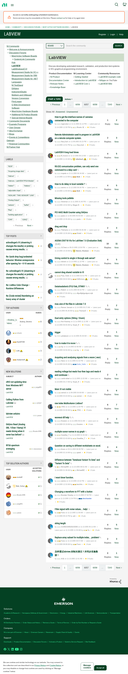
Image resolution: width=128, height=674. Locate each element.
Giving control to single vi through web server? (75, 258)
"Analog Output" (14, 200)
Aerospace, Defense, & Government (34, 613)
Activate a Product (55, 641)
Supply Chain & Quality (64, 632)
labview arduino (13, 413)
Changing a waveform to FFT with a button (73, 491)
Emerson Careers (37, 632)
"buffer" (26, 205)
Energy (62, 613)
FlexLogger (17, 101)
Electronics (54, 613)
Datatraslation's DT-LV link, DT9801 (70, 286)
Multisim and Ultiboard (22, 95)
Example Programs (17, 124)
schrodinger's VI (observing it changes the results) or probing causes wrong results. (19, 246)
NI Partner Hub (13, 147)
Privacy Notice (40, 665)
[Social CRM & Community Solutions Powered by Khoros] (115, 581)
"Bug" (10, 210)
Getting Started (81, 77)
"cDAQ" (25, 219)
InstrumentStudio (19, 92)
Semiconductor (102, 613)
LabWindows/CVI (19, 69)
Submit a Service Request (74, 641)
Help (121, 34)
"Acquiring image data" (16, 171)
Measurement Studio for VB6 (24, 75)
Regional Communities (19, 144)
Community (17, 27)
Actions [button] (68, 99)
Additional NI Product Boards (24, 115)
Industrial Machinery (75, 613)
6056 (78, 104)
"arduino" (11, 205)
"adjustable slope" (14, 190)
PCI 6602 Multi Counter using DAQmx (71, 212)
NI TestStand (17, 85)
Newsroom (50, 632)
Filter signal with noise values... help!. (71, 509)
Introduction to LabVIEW (85, 80)
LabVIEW (16, 66)
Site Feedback (90, 641)
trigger (57, 332)
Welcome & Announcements (21, 49)
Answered (60, 112)
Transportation (115, 613)
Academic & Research (12, 613)
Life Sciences (89, 613)
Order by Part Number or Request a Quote (86, 622)
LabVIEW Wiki (105, 84)
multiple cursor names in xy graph (70, 431)
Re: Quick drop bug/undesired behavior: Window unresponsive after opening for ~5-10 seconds (20, 260)
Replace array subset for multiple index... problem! (77, 537)
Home (7, 27)
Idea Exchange (15, 131)
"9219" (10, 166)
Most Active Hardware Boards (25, 111)
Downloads (8, 641)
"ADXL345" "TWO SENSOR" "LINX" (21, 195)
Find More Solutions (24, 371)
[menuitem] (116, 5)
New (116, 124)
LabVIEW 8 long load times (67, 152)
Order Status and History (31, 622)
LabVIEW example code (110, 77)
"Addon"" (11, 186)
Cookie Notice (55, 665)
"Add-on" (11, 176)
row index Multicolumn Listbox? (69, 403)
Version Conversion (20, 98)
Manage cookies (87, 666)
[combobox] (88, 45)
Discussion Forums (32, 27)
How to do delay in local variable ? (70, 184)
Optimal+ (11, 141)
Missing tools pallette (64, 198)
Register (102, 34)
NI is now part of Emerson (13, 632)
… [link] (70, 104)
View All (24, 236)
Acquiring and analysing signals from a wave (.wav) (78, 357)
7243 (110, 104)
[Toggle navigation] (16, 5)
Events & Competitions (19, 137)
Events (77, 632)
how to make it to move (65, 343)
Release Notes (57, 84)
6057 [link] (86, 104)
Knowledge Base (58, 87)
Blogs (11, 134)
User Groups (14, 128)
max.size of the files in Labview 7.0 (70, 304)
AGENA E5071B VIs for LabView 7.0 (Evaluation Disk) (78, 240)
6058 (95, 104)
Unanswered (72, 112)
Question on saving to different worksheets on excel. (78, 445)
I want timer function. (64, 477)
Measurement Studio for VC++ (25, 72)
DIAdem (15, 88)
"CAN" (10, 219)
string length (60, 523)
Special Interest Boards (22, 118)
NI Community (13, 46)
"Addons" (27, 186)
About (26, 632)
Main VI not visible (63, 389)
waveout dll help (62, 417)
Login (112, 34)
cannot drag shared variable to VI (69, 272)
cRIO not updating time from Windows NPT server (16, 385)
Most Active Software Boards (55, 27)
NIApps (102, 80)
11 (117, 244)
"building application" (15, 215)
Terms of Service (63, 622)
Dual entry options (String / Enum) (70, 318)
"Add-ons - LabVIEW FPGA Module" (21, 181)
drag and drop (61, 226)
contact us (60, 18)
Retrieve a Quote (49, 622)
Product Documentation (22, 641)
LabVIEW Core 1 (82, 84)
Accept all (100, 668)
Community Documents (19, 121)
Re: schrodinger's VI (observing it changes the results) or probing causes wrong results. (20, 274)
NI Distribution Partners (12, 622)
